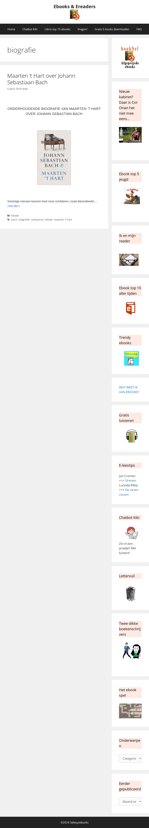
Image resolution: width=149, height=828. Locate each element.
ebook (48, 219)
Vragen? (82, 29)
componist (37, 219)
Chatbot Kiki (29, 29)
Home (11, 29)
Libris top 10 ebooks (57, 29)
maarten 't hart (63, 219)
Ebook (15, 215)
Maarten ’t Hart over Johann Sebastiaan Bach (41, 79)
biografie (24, 219)
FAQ (139, 29)
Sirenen (130, 480)
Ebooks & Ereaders (74, 6)
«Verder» (13, 206)
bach (14, 219)
